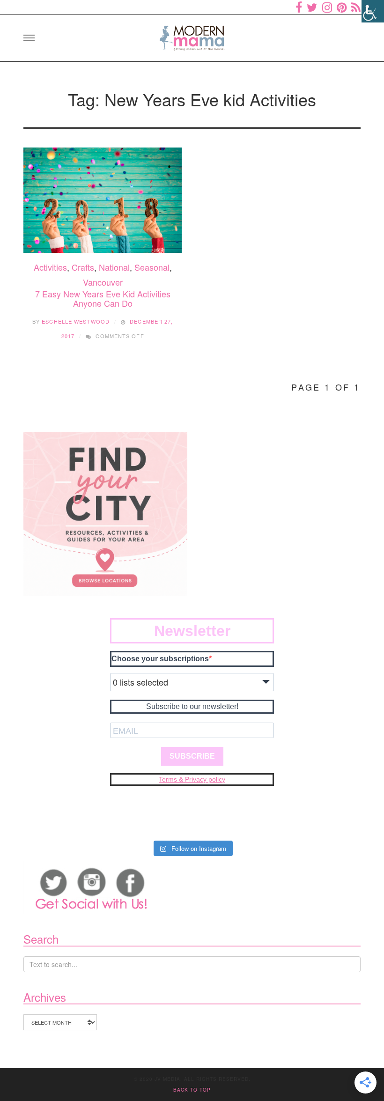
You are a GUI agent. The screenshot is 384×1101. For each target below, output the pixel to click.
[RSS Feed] (356, 7)
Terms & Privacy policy (192, 779)
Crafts (83, 267)
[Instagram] (327, 7)
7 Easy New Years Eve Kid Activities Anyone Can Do (102, 298)
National (114, 267)
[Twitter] (312, 7)
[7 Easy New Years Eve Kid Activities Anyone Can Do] (102, 200)
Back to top (192, 1089)
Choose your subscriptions (160, 659)
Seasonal (152, 267)
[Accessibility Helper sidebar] (373, 11)
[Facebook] (298, 7)
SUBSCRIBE (192, 756)
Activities (50, 267)
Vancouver (103, 282)
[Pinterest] (342, 7)
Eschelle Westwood (76, 321)
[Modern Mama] (192, 35)
